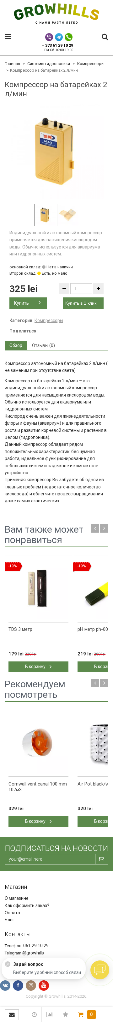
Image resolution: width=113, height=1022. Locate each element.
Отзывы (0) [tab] (43, 345)
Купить (21, 303)
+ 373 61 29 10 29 (57, 45)
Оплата (12, 912)
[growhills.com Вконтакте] (5, 985)
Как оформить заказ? (27, 905)
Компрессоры (91, 63)
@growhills (33, 952)
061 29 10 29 (36, 945)
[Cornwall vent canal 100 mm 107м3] (38, 744)
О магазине (17, 898)
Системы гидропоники (48, 63)
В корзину (35, 666)
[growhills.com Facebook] (18, 985)
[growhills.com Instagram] (31, 985)
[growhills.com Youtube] (44, 985)
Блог (9, 919)
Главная (12, 63)
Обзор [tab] (15, 345)
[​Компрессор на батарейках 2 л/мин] (56, 151)
